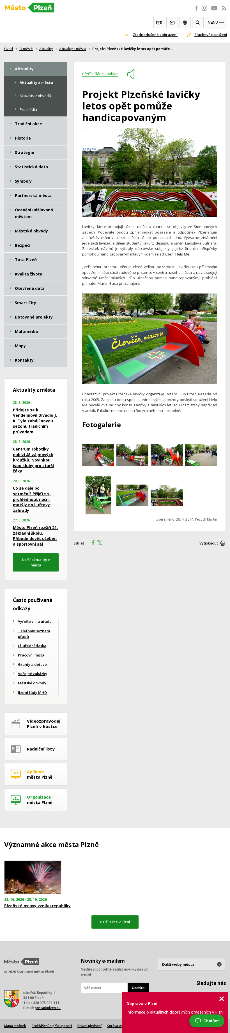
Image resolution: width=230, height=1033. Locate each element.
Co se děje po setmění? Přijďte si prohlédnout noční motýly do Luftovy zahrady (31, 499)
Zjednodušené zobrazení (155, 34)
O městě (26, 48)
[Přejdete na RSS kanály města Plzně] (224, 11)
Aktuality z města (72, 48)
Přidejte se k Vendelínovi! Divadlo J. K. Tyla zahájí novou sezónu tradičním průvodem (35, 420)
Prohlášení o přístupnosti (52, 1025)
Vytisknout (208, 543)
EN (185, 22)
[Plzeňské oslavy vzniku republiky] (38, 877)
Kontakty (172, 22)
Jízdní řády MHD (32, 692)
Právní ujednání (89, 1025)
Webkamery (159, 22)
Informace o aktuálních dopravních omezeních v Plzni (175, 1012)
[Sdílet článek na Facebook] (91, 543)
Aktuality (46, 48)
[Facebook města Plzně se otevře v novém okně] (194, 11)
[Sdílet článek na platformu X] (101, 543)
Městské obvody (32, 682)
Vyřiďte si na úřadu (35, 621)
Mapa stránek (15, 1025)
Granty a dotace (32, 664)
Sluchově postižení (210, 34)
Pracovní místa (31, 655)
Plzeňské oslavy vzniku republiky (37, 905)
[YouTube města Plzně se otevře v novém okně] (214, 11)
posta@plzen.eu (48, 1007)
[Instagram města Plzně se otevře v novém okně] (204, 11)
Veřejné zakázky (32, 673)
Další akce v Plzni (115, 921)
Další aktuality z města (36, 562)
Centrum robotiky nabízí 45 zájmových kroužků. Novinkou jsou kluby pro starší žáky (33, 460)
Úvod (8, 48)
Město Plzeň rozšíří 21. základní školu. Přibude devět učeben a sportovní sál (35, 536)
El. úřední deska (32, 645)
